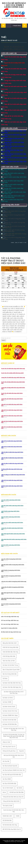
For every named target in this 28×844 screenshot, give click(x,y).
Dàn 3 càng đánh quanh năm (11, 669)
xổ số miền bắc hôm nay (10, 825)
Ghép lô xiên (6, 742)
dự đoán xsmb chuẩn (9, 706)
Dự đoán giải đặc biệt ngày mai (12, 687)
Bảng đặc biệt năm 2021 (10, 643)
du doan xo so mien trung (10, 665)
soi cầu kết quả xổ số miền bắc (12, 774)
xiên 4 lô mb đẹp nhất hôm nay (10, 616)
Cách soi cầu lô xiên (9, 660)
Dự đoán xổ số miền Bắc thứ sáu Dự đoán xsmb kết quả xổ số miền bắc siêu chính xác (13, 736)
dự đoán (5, 678)
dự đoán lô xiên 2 (8, 697)
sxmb (4, 792)
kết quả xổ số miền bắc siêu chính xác (14, 756)
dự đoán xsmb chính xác (10, 711)
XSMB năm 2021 (7, 816)
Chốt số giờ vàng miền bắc (10, 647)
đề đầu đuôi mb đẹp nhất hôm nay (11, 632)
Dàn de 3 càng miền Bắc (10, 674)
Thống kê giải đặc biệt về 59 (11, 801)
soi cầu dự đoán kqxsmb (10, 765)
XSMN (17, 816)
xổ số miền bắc (7, 820)
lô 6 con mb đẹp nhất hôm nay (10, 624)
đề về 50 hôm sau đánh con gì (12, 829)
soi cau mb (6, 761)
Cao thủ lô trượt (14, 308)
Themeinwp (20, 841)
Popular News (17, 25)
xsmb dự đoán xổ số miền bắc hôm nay (13, 810)
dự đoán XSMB (7, 702)
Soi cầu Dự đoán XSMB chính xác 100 (14, 770)
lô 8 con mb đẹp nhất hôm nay (10, 620)
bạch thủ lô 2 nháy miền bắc (9, 628)
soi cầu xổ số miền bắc (9, 783)
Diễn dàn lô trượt (12, 312)
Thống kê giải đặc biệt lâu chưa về (13, 796)
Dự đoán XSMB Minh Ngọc (10, 715)
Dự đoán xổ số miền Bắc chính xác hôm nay (14, 729)
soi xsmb (19, 788)
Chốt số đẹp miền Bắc (9, 656)
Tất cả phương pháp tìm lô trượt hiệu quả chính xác (13, 261)
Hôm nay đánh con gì (9, 746)
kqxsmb (21, 751)
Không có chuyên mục (9, 751)
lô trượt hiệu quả (16, 316)
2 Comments (17, 332)
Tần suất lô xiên (7, 805)
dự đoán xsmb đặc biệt (9, 720)
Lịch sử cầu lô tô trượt (15, 314)
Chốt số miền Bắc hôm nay (10, 652)
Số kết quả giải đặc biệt (16, 792)
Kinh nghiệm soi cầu (16, 306)
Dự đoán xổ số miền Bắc (10, 724)
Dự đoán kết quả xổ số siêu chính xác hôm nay (14, 692)
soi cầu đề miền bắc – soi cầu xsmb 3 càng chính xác (14, 5)
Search (3, 340)
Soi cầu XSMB (7, 779)
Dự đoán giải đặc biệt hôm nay (12, 683)
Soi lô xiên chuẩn (8, 788)
